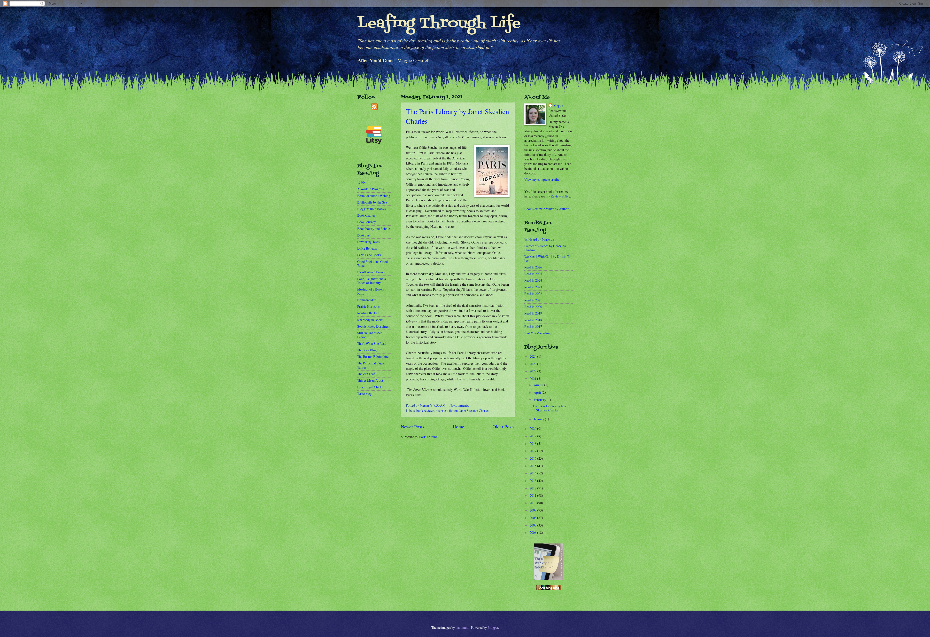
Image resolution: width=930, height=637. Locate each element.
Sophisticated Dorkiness (373, 326)
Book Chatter (366, 215)
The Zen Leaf (366, 373)
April (538, 392)
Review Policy (560, 196)
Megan (558, 105)
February (540, 399)
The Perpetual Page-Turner (370, 365)
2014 (533, 473)
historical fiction (447, 410)
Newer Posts (412, 427)
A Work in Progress (370, 189)
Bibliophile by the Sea (372, 202)
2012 (533, 488)
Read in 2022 (533, 293)
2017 (533, 450)
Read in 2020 (533, 306)
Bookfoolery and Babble (373, 228)
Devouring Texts (368, 241)
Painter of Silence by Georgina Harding (545, 248)
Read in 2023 (533, 287)
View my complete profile (541, 179)
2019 (533, 436)
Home (458, 427)
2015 (533, 466)
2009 (533, 510)
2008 (533, 517)
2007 (533, 525)
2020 (533, 428)
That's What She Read (371, 343)
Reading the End (368, 313)
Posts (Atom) (428, 436)
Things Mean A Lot (370, 380)
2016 (533, 458)
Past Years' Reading (537, 333)
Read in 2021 (533, 300)
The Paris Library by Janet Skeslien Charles (550, 408)
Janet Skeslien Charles (474, 410)
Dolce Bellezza (367, 248)
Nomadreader (366, 300)
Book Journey (366, 222)
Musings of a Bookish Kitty (371, 291)
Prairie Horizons (368, 306)
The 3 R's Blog (367, 350)
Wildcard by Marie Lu (539, 239)
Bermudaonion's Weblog (373, 195)
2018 (533, 443)
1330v (361, 182)
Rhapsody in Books (370, 319)
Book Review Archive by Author (546, 208)
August (539, 385)
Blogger (493, 627)
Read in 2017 (533, 326)
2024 (533, 356)
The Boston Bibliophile (372, 356)
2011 (533, 495)
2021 (533, 378)
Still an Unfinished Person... (369, 334)
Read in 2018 (533, 320)
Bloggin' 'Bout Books (371, 208)
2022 (533, 371)
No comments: (459, 405)
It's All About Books (371, 272)
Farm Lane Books (369, 254)
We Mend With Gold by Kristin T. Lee (547, 258)
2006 (533, 532)
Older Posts (504, 427)
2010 (533, 503)
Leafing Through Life (439, 24)
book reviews (425, 410)
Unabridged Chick (369, 387)
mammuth (462, 627)
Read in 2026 (533, 267)
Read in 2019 (533, 313)
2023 (533, 364)
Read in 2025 (533, 273)
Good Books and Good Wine (372, 263)
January (539, 419)
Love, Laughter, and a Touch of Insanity (371, 280)
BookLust (363, 235)
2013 (533, 480)
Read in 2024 (533, 280)
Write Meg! (365, 393)
